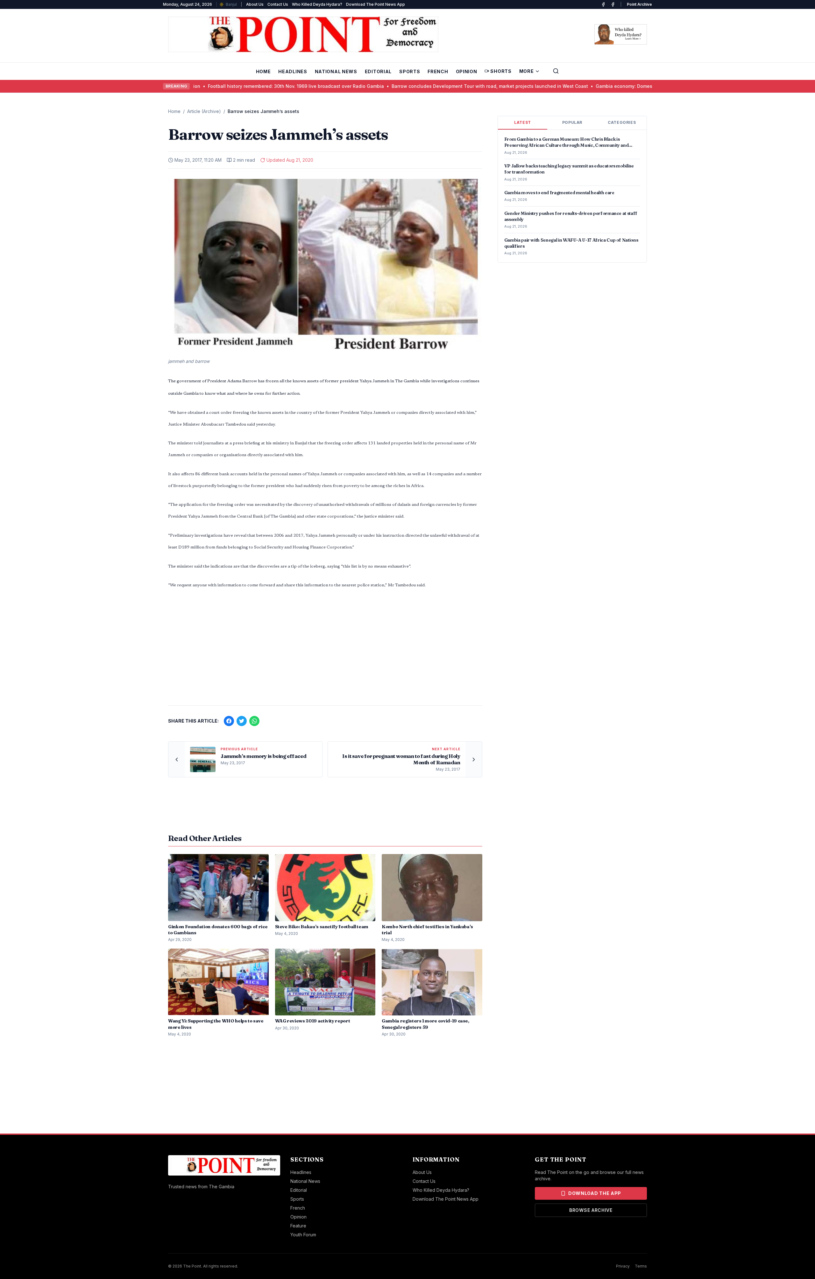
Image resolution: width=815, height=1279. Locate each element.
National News (336, 71)
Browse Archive (591, 1210)
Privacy (623, 1266)
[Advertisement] (325, 650)
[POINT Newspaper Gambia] (603, 4)
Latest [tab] (522, 122)
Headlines (292, 71)
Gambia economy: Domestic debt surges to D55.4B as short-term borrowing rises (630, 86)
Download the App (594, 1193)
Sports (409, 71)
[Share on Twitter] (242, 721)
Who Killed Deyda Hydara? (317, 4)
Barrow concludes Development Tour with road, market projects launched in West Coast (434, 86)
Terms (641, 1266)
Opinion (466, 71)
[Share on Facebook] (229, 721)
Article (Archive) (204, 111)
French (438, 71)
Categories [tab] (622, 122)
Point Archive (639, 4)
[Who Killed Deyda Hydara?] (620, 34)
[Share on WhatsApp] (254, 721)
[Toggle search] (556, 71)
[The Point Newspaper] (613, 4)
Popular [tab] (572, 122)
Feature (298, 1225)
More (526, 71)
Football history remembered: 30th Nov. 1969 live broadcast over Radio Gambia (240, 86)
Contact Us (277, 4)
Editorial (378, 71)
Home (263, 71)
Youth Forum (303, 1234)
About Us (255, 4)
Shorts (500, 71)
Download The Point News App (375, 4)
